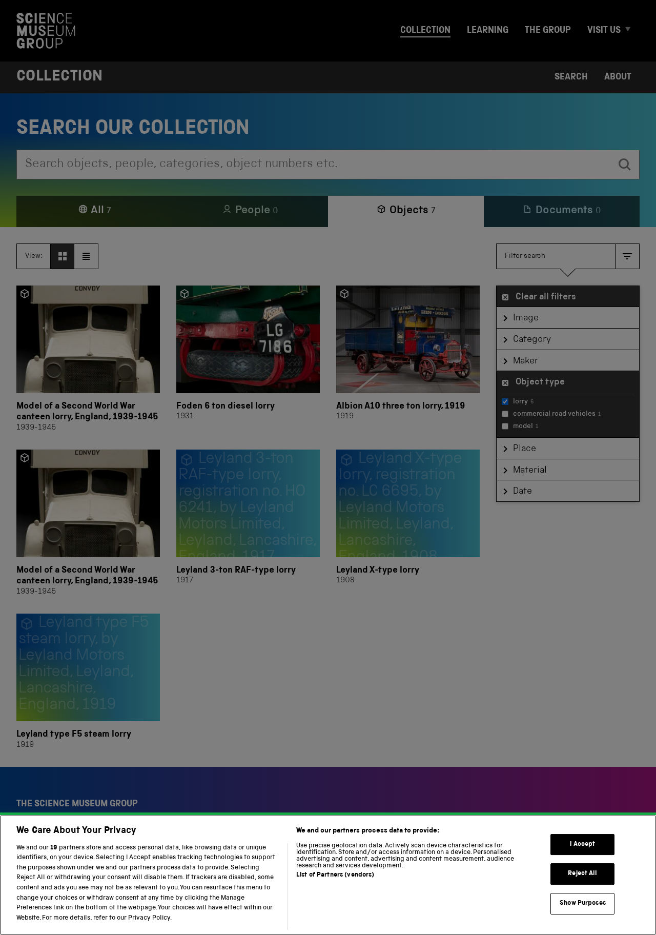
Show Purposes (583, 903)
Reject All (582, 874)
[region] (328, 875)
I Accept (582, 844)
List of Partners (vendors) (335, 875)
